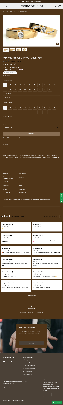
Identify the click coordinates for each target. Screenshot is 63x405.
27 (34, 89)
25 (25, 89)
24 (20, 89)
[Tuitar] (16, 137)
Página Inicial (6, 11)
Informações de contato (29, 360)
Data (4, 124)
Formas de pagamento (11, 72)
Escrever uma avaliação (50, 216)
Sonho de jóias (7, 54)
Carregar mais (31, 295)
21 (5, 89)
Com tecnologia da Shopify (18, 400)
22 (10, 89)
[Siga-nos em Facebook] (45, 394)
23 (15, 89)
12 (15, 85)
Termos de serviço (28, 374)
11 (10, 85)
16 (34, 85)
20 (54, 85)
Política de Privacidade (29, 365)
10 (5, 85)
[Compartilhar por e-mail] (19, 137)
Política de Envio (27, 371)
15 (29, 85)
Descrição (6, 144)
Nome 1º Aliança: (7, 93)
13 (20, 85)
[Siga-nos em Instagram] (49, 394)
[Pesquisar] (7, 6)
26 (30, 89)
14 (25, 85)
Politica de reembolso (29, 368)
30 (49, 89)
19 (49, 85)
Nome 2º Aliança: (7, 116)
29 (44, 89)
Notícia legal (26, 362)
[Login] (56, 6)
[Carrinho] (59, 6)
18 (44, 85)
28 (39, 89)
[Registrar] (26, 387)
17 (39, 85)
